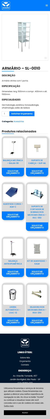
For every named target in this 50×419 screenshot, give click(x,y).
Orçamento (25, 361)
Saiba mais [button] (9, 406)
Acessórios (19, 121)
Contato (25, 364)
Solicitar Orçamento (22, 113)
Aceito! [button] (25, 413)
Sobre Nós (25, 357)
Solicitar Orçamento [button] (13, 172)
